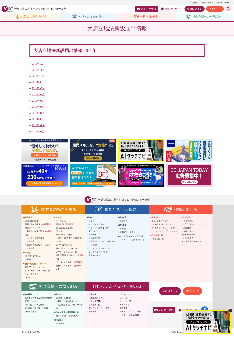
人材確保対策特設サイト (66, 301)
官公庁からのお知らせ (34, 267)
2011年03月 (38, 119)
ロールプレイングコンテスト (132, 240)
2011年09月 (38, 82)
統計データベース (32, 228)
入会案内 (92, 311)
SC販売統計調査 (32, 221)
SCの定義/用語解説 (64, 245)
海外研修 (92, 235)
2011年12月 (38, 63)
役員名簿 (92, 301)
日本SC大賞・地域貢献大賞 (67, 316)
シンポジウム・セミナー (99, 248)
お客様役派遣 (94, 238)
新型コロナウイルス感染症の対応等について (38, 300)
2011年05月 (38, 106)
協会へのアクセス (223, 2)
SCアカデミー (95, 231)
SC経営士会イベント (192, 241)
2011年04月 (38, 113)
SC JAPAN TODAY (33, 256)
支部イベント (94, 255)
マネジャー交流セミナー (99, 228)
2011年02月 (38, 125)
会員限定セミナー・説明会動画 (102, 243)
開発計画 (65, 224)
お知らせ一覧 (125, 301)
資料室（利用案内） (68, 267)
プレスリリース (126, 294)
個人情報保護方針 (31, 332)
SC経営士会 (188, 238)
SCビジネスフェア (160, 221)
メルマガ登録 (148, 8)
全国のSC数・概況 (64, 235)
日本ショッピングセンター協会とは (117, 286)
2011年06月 (38, 100)
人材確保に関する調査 (38, 233)
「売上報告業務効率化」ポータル (69, 306)
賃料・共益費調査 (38, 224)
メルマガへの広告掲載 (129, 315)
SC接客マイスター (127, 232)
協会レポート (125, 298)
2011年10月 (38, 76)
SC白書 (59, 231)
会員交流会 (188, 221)
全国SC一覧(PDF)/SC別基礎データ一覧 (69, 240)
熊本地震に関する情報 (34, 305)
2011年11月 (38, 70)
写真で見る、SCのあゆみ (67, 248)
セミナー (92, 221)
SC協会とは (195, 2)
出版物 (28, 259)
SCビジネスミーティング (194, 224)
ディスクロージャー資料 (99, 308)
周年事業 (123, 308)
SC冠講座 (60, 323)
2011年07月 (38, 94)
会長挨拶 (92, 294)
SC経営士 (124, 228)
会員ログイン (194, 8)
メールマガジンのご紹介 (130, 311)
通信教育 (123, 221)
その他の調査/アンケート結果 (37, 247)
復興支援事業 (30, 311)
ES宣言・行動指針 (64, 298)
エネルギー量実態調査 (34, 240)
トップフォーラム (96, 224)
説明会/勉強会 (189, 235)
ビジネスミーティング (98, 252)
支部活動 (187, 228)
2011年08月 (38, 88)
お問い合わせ (172, 8)
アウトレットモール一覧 (66, 252)
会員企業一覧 (207, 2)
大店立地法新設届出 (64, 228)
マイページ (215, 8)
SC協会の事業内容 (96, 298)
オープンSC (61, 221)
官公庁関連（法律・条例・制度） (37, 272)
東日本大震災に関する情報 (36, 308)
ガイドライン (30, 277)
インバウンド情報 (69, 262)
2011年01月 (38, 131)
